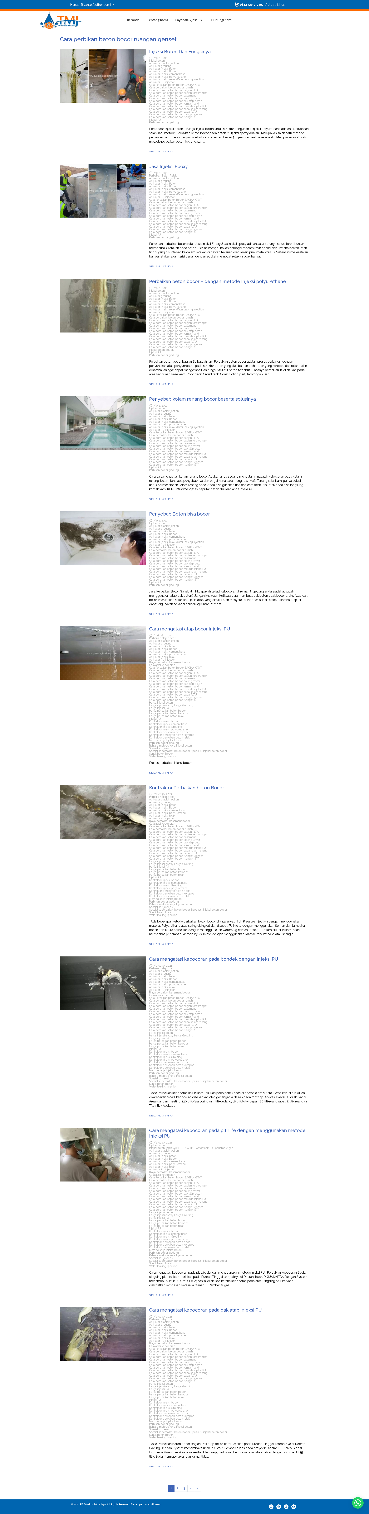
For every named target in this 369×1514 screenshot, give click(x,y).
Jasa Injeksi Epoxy (168, 166)
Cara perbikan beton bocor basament (172, 95)
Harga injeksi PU (159, 708)
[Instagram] (286, 1506)
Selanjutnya (161, 151)
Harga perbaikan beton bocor (167, 710)
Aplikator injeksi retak (162, 656)
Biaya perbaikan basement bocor (169, 662)
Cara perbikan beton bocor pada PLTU (173, 111)
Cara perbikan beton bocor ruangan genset (176, 114)
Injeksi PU (155, 119)
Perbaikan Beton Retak (163, 175)
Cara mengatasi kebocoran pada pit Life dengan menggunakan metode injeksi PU (227, 1133)
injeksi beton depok (161, 349)
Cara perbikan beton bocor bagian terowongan (178, 92)
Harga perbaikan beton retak (166, 716)
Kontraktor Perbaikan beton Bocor (186, 787)
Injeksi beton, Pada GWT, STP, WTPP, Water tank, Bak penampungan (191, 1147)
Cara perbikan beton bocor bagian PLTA (174, 90)
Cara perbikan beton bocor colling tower (174, 98)
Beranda (133, 20)
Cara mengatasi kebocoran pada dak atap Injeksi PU (205, 1310)
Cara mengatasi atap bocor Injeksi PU (189, 629)
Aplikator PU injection (162, 82)
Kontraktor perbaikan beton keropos (171, 734)
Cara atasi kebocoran (162, 665)
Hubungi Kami (221, 20)
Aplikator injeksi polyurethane (167, 76)
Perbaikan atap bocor (162, 638)
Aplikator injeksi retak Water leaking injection (176, 79)
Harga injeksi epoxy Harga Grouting (171, 705)
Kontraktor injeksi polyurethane (168, 729)
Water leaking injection (163, 756)
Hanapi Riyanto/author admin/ (92, 5)
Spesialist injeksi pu (161, 748)
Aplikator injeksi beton (162, 68)
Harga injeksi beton (161, 702)
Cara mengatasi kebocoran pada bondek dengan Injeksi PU (213, 959)
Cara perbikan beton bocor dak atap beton (175, 100)
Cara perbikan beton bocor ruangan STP (174, 117)
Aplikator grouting (160, 66)
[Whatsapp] (271, 1506)
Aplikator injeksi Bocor (163, 71)
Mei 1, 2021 (160, 405)
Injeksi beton (157, 60)
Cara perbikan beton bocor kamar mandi (174, 103)
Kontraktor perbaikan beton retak (169, 737)
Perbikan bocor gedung (164, 122)
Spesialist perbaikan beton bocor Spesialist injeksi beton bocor (188, 750)
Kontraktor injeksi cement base (168, 724)
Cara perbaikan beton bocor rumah (171, 87)
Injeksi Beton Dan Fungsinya (180, 51)
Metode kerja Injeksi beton (165, 740)
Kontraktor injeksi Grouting (165, 726)
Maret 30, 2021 (163, 794)
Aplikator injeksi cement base (167, 74)
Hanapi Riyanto (152, 1504)
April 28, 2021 (162, 635)
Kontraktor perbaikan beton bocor (170, 732)
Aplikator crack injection (164, 63)
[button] (358, 1503)
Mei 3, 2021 (161, 57)
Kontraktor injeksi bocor (164, 721)
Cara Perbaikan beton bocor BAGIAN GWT (175, 84)
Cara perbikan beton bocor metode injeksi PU (177, 106)
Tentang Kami (157, 20)
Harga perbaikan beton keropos (169, 713)
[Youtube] (293, 1506)
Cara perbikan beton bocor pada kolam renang (178, 109)
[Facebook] (278, 1506)
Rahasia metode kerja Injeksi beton (170, 745)
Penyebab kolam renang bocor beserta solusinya (202, 399)
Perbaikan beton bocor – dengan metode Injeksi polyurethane (217, 281)
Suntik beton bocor (161, 753)
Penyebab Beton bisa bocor (179, 514)
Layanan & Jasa (186, 20)
